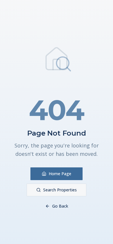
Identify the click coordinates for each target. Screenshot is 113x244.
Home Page (60, 173)
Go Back (60, 206)
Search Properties (60, 190)
